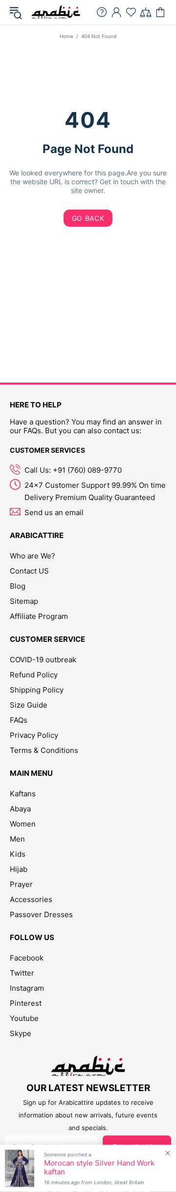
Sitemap (24, 601)
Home (66, 36)
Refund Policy (34, 674)
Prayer (21, 884)
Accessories (31, 899)
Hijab (18, 869)
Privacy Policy (34, 735)
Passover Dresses (41, 914)
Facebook (27, 957)
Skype (20, 1033)
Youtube (24, 1018)
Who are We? (32, 555)
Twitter (22, 973)
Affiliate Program (39, 616)
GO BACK (88, 218)
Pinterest (26, 1003)
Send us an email (54, 512)
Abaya (20, 808)
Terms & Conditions (44, 750)
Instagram (27, 988)
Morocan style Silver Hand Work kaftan (99, 1167)
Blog (17, 586)
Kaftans (23, 793)
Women (23, 823)
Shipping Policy (37, 689)
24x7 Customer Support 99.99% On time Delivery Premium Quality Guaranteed (95, 491)
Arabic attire (55, 12)
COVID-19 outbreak (43, 659)
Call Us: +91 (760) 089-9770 (73, 470)
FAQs (18, 720)
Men (17, 839)
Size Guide (28, 705)
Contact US (29, 571)
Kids (17, 854)
